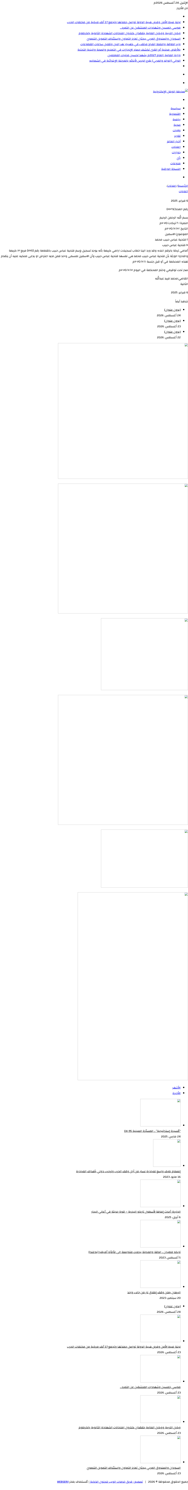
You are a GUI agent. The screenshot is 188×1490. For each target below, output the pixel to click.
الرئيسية (183, 186)
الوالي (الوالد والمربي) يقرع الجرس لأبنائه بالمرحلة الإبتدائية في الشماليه (135, 60)
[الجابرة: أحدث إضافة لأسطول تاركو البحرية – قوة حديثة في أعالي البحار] (160, 1206)
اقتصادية (175, 114)
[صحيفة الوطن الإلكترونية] (170, 91)
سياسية (176, 108)
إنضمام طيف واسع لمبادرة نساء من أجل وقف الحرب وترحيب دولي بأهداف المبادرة (128, 1171)
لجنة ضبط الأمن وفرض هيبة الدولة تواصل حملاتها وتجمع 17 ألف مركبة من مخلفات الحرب (124, 22)
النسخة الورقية (171, 169)
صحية (177, 125)
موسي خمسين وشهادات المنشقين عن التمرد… (150, 27)
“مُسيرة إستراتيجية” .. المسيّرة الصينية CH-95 (152, 1131)
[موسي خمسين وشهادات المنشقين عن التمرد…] (160, 1381)
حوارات (176, 152)
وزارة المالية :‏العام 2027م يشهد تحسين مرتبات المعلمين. (144, 55)
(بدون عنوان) (172, 310)
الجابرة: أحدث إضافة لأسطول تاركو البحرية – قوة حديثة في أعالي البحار (136, 1211)
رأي (179, 158)
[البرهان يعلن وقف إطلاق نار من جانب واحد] (160, 1287)
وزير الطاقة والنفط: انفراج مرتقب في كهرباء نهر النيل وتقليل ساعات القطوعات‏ (130, 44)
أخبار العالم (174, 141)
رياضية (177, 119)
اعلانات (176, 147)
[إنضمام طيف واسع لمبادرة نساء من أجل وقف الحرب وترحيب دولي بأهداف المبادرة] (167, 1166)
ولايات (177, 130)
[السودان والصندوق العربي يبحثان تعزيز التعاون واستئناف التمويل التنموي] (160, 1462)
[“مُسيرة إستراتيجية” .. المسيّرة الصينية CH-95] (160, 1125)
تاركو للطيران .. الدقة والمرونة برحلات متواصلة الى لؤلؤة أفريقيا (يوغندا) (134, 1252)
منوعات (175, 163)
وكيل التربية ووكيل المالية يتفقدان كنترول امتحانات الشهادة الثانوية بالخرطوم (130, 33)
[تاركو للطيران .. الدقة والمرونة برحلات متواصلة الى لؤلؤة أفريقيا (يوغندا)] (160, 1246)
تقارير (177, 136)
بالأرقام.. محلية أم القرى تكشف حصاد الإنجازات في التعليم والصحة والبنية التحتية (129, 49)
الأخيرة (176, 1093)
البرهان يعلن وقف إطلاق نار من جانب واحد (154, 1292)
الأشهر (176, 1087)
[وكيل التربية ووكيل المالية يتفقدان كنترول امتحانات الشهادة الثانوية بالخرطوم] (160, 1422)
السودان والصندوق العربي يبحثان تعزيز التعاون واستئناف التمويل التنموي (134, 38)
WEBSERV (63, 1481)
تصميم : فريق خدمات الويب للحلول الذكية (116, 1481)
